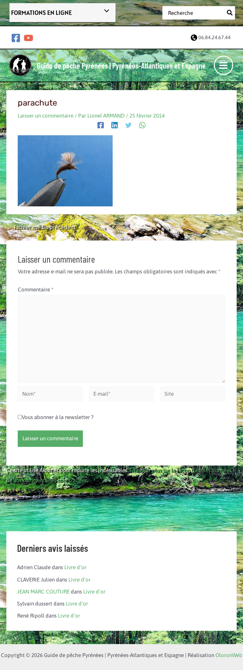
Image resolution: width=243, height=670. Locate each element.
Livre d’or (75, 567)
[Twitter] (128, 124)
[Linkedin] (114, 124)
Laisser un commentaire (45, 116)
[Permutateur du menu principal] (224, 65)
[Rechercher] (230, 12)
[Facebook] (16, 38)
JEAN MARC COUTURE (43, 591)
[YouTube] (28, 38)
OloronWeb (228, 655)
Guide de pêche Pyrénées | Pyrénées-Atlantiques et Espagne (121, 65)
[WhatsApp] (142, 124)
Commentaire (35, 289)
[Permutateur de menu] (105, 11)
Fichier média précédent (41, 227)
